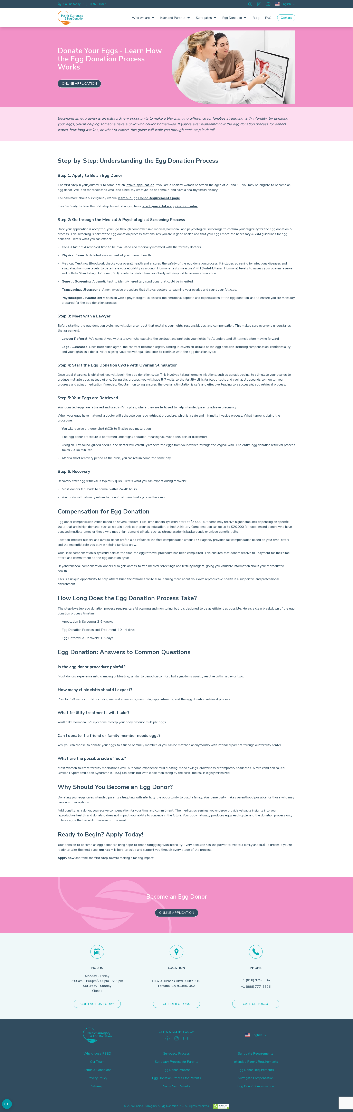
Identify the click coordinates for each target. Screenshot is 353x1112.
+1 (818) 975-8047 (256, 980)
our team (106, 849)
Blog (255, 18)
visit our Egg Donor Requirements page (149, 198)
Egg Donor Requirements (256, 1070)
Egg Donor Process (176, 1070)
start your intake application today (170, 206)
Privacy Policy (97, 1078)
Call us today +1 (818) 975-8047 (84, 4)
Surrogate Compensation (256, 1078)
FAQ (268, 18)
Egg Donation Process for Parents (176, 1078)
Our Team (97, 1061)
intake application (140, 185)
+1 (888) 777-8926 (256, 986)
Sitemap (97, 1086)
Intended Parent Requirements (255, 1061)
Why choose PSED (97, 1053)
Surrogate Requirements (255, 1053)
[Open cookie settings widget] (7, 1104)
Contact (286, 18)
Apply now (66, 858)
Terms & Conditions (97, 1070)
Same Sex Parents (176, 1086)
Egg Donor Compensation (255, 1086)
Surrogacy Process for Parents (176, 1061)
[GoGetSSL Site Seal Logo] (221, 1106)
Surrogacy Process (176, 1053)
